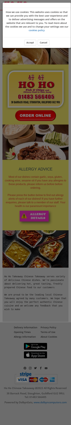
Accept (30, 42)
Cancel (43, 42)
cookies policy (37, 30)
